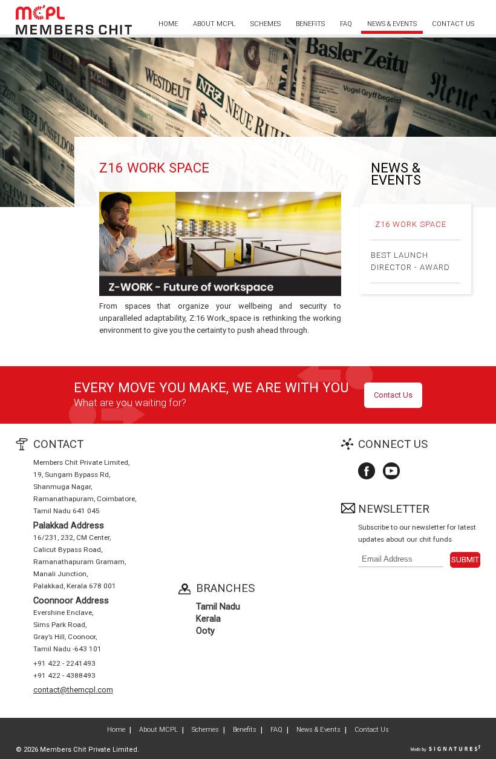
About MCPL (214, 24)
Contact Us (453, 24)
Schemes (265, 24)
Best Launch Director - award (410, 261)
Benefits (310, 24)
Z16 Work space (410, 224)
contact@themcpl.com (73, 689)
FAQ (346, 24)
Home (168, 24)
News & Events (392, 24)
